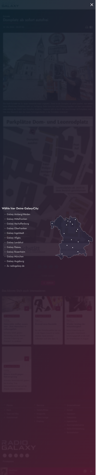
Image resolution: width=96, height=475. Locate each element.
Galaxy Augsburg (15, 261)
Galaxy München (15, 256)
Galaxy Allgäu (14, 237)
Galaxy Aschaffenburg (18, 223)
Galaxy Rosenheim (16, 252)
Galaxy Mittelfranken (17, 219)
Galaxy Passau (14, 247)
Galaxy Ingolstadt (15, 233)
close (91, 4)
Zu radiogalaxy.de (15, 266)
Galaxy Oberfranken (17, 228)
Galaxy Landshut (15, 242)
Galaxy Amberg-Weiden (18, 214)
